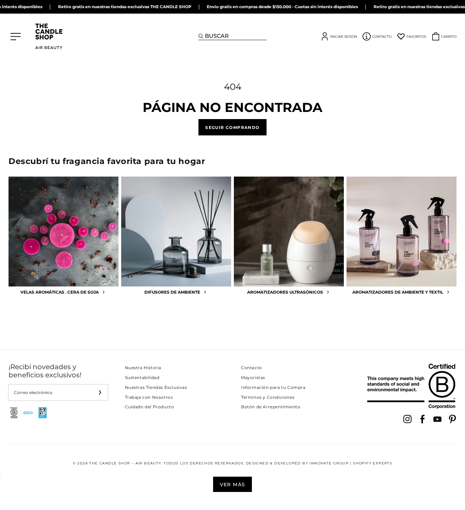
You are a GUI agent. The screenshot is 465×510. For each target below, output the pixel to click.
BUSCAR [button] (217, 36)
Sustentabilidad (142, 377)
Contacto (251, 367)
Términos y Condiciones (267, 397)
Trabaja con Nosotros (149, 397)
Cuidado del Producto (149, 406)
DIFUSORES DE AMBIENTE (172, 292)
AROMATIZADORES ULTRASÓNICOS (285, 292)
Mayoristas (253, 377)
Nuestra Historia (143, 367)
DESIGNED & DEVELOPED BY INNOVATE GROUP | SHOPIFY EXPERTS (319, 463)
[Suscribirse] (100, 392)
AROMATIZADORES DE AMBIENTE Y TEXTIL (397, 292)
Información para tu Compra (273, 387)
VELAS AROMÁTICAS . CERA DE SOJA (59, 292)
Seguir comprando (232, 127)
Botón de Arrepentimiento (270, 406)
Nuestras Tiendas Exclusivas (156, 387)
